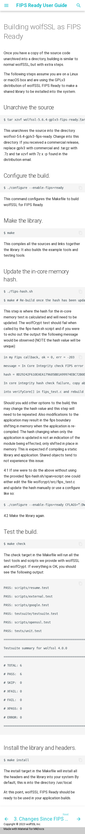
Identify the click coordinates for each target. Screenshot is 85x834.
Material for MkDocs (31, 829)
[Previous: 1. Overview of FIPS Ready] (5, 816)
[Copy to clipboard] (80, 119)
